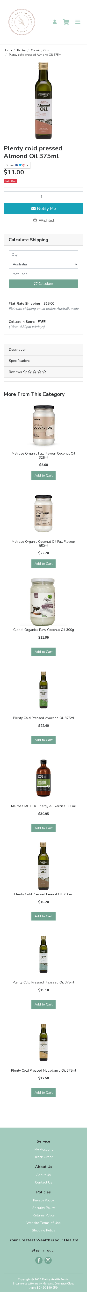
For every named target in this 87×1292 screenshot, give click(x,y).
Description (17, 349)
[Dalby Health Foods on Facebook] (39, 1260)
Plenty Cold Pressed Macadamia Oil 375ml (43, 1070)
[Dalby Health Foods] (22, 21)
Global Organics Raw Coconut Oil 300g (43, 629)
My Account (44, 1149)
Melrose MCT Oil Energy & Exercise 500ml (43, 806)
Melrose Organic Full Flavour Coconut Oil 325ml (43, 455)
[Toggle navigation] (77, 22)
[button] (43, 220)
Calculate (45, 283)
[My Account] (55, 22)
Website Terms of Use (43, 1223)
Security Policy (43, 1208)
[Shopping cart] (66, 22)
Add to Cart (43, 475)
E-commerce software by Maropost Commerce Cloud (43, 1283)
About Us (43, 1175)
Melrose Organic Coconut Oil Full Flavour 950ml (43, 543)
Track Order (43, 1157)
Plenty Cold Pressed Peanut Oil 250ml (43, 894)
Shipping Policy (43, 1230)
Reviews (16, 372)
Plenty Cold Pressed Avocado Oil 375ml (43, 718)
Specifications (19, 360)
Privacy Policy (43, 1200)
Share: (10, 165)
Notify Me (46, 208)
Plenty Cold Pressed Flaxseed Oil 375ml (43, 982)
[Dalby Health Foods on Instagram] (48, 1260)
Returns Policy (44, 1215)
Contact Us (43, 1182)
